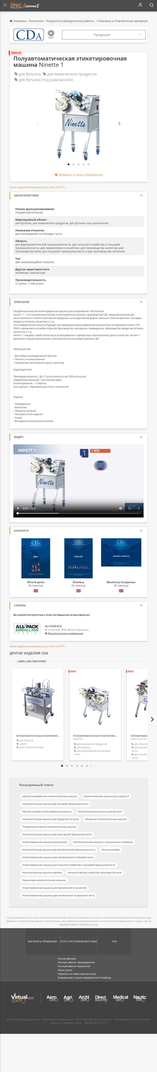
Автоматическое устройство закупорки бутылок (95, 872)
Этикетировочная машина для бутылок (44, 842)
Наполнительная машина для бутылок (100, 811)
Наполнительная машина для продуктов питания (50, 819)
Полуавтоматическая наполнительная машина (49, 826)
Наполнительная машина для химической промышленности (57, 834)
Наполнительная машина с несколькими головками (103, 842)
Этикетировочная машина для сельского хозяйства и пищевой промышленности (68, 865)
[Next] (119, 123)
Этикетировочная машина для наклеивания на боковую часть (58, 857)
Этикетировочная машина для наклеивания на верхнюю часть (58, 895)
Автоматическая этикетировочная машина (47, 811)
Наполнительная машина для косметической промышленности (58, 849)
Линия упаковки (110, 849)
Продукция (102, 35)
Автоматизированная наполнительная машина (49, 796)
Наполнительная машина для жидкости (106, 796)
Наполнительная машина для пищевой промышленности (55, 804)
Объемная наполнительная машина (106, 819)
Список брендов (67, 958)
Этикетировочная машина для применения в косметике (54, 887)
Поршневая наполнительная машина (44, 880)
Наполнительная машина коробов (42, 872)
